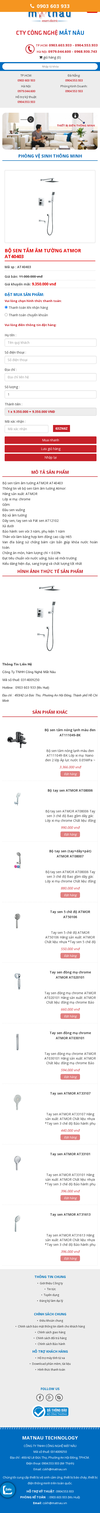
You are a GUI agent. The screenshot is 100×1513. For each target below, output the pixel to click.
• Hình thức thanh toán (50, 1370)
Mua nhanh (50, 440)
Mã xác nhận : (15, 421)
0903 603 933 (52, 5)
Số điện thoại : (15, 352)
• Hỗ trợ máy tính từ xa (50, 1358)
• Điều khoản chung (50, 1321)
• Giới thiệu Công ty (50, 1283)
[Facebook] (40, 1397)
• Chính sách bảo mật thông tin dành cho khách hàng (50, 1326)
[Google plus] (49, 1397)
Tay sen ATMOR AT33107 (70, 1093)
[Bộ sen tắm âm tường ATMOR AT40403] (50, 618)
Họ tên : (10, 335)
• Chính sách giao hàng (50, 1332)
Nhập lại (50, 457)
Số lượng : (12, 387)
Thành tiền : (13, 404)
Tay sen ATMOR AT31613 (70, 1214)
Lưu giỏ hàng (50, 448)
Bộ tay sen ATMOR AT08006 (70, 790)
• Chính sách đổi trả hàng (50, 1338)
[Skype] (59, 1397)
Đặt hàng (70, 774)
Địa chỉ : (11, 369)
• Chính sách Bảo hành (50, 1344)
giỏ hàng (51, 57)
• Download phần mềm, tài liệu (50, 1364)
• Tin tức (50, 1289)
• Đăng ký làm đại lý (50, 1301)
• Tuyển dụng (50, 1295)
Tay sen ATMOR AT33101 (70, 1154)
